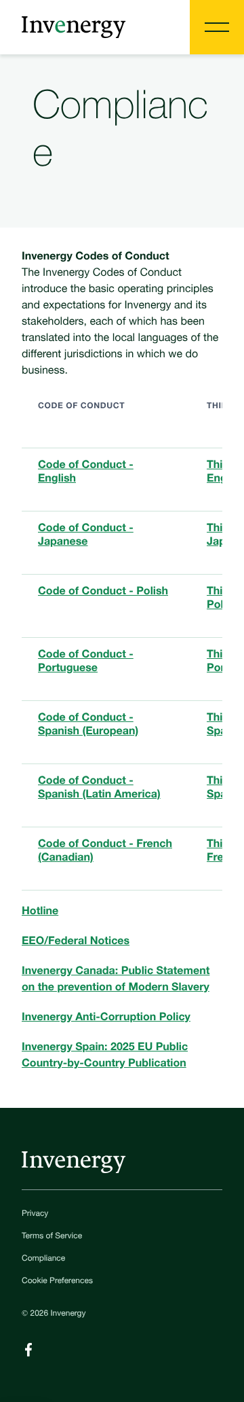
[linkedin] (28, 1349)
